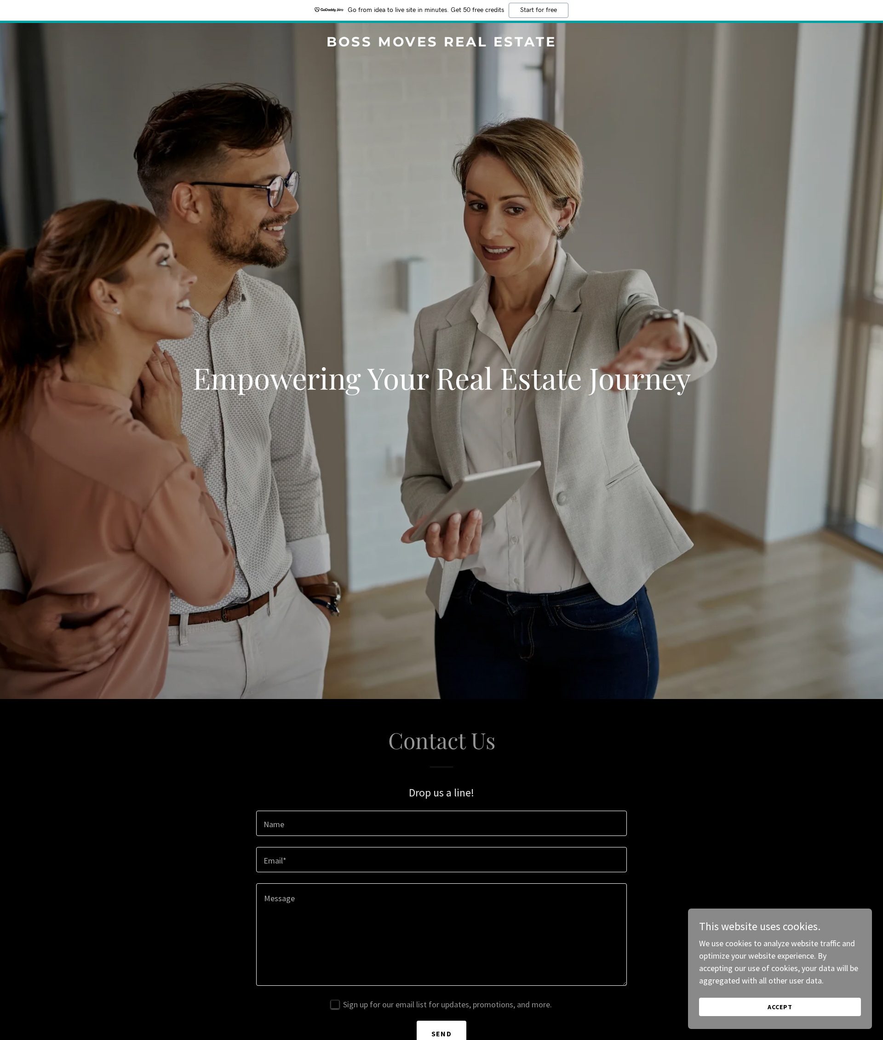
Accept (780, 1007)
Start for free (538, 10)
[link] (441, 43)
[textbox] (441, 823)
